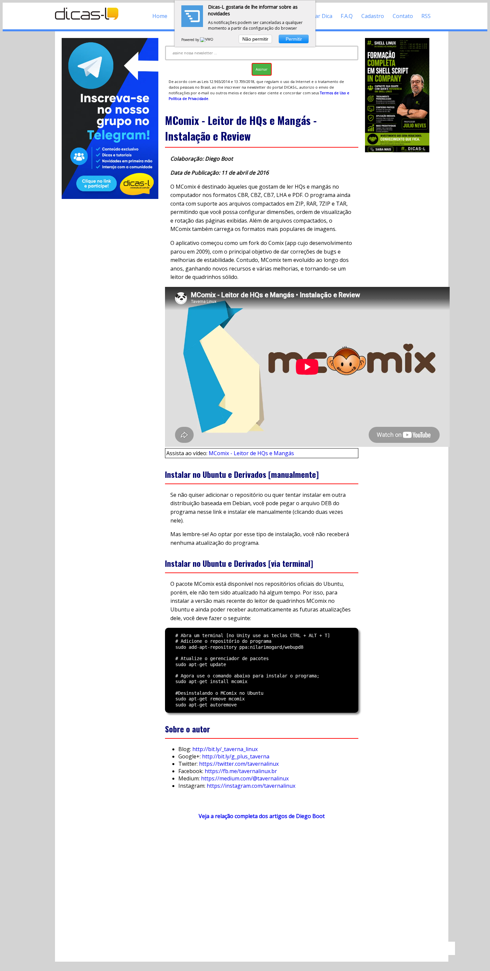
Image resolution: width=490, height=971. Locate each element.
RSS (426, 16)
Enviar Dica (318, 16)
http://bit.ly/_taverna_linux (225, 749)
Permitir (294, 39)
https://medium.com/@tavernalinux (245, 778)
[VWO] (207, 39)
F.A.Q (347, 16)
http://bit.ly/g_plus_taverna (235, 756)
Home (159, 16)
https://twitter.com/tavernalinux (239, 763)
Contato (403, 16)
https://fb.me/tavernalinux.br (241, 771)
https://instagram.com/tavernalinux (251, 785)
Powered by (190, 39)
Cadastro (372, 16)
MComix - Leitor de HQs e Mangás (251, 453)
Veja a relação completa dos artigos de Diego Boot (262, 816)
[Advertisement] (261, 884)
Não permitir (255, 39)
